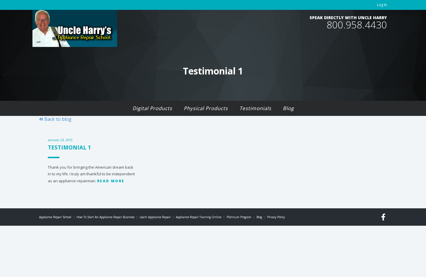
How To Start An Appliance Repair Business (105, 217)
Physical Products (206, 108)
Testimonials (255, 108)
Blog (288, 108)
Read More (111, 180)
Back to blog (57, 119)
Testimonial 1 (69, 147)
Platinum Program (239, 217)
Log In (382, 4)
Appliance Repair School (55, 217)
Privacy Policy (276, 217)
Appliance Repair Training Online (198, 217)
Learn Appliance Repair (155, 217)
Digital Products (152, 108)
